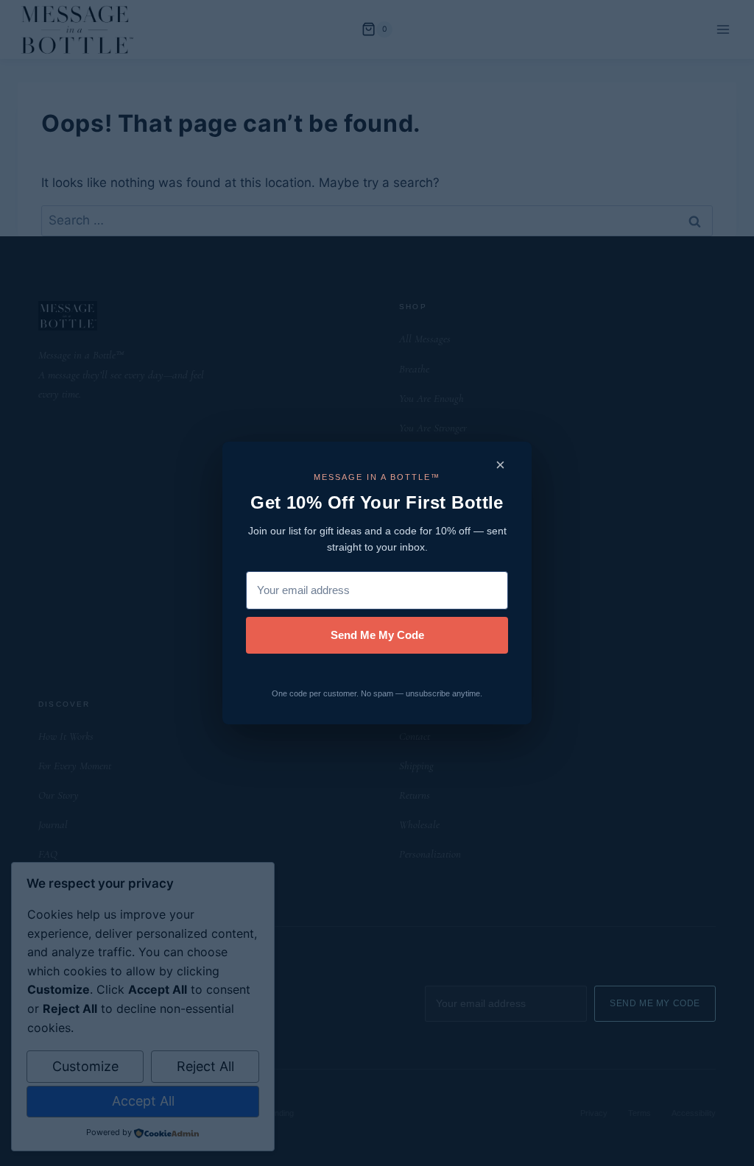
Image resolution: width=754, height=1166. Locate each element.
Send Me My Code (377, 635)
